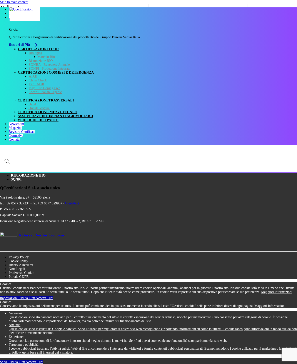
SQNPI (16, 179)
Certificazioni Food (38, 49)
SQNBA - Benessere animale (49, 64)
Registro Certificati (22, 131)
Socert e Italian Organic (45, 92)
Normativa (16, 135)
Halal (32, 104)
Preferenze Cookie (21, 273)
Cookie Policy (18, 261)
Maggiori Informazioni (276, 292)
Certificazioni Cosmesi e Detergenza (56, 72)
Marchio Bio (46, 57)
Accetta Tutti (44, 298)
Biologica (35, 53)
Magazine (15, 128)
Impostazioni (9, 298)
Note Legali (17, 269)
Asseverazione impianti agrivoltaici (55, 116)
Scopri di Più (19, 45)
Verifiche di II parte (38, 120)
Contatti (14, 139)
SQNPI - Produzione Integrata (49, 68)
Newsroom (16, 124)
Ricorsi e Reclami (21, 265)
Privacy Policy (19, 257)
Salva (4, 362)
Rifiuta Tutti (27, 298)
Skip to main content (14, 2)
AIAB (33, 76)
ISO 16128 (36, 84)
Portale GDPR (19, 276)
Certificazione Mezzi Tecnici (47, 112)
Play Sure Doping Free (44, 88)
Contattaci (72, 203)
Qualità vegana (39, 108)
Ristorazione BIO (41, 60)
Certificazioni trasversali (46, 100)
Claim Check (38, 80)
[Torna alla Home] (25, 14)
